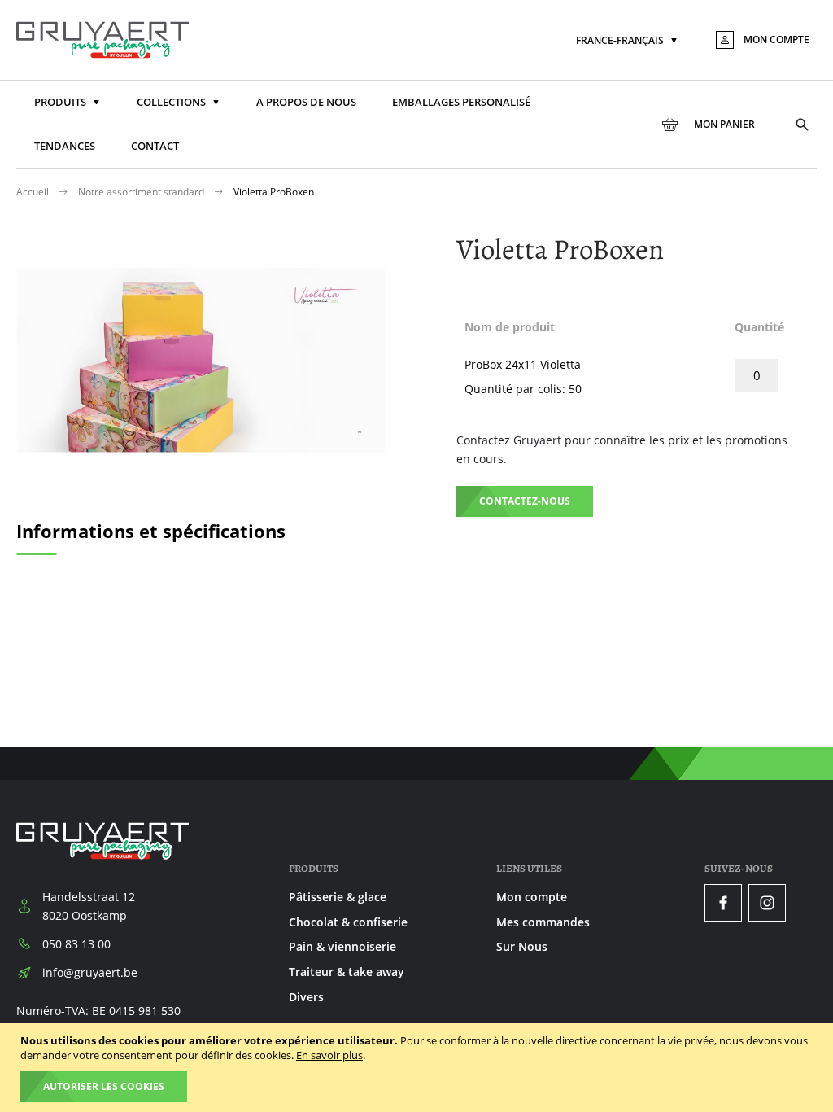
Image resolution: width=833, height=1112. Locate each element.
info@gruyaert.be (89, 972)
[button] (628, 41)
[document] (418, 1067)
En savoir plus (329, 1055)
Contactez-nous (524, 501)
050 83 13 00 (76, 944)
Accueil (33, 192)
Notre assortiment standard (142, 192)
